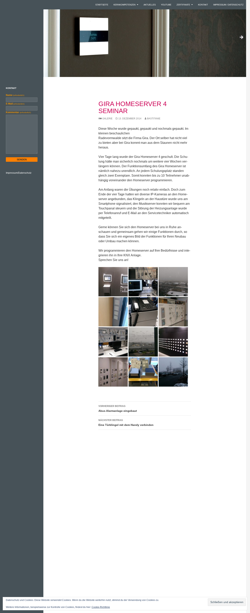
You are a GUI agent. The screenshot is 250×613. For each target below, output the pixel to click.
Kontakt (203, 5)
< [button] (5, 37)
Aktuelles (150, 5)
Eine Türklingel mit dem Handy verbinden (126, 422)
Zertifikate (183, 5)
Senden (22, 159)
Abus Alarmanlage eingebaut (117, 408)
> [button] (241, 37)
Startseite (101, 5)
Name (15, 95)
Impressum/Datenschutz (18, 173)
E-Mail (15, 103)
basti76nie (153, 118)
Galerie (107, 118)
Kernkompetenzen (124, 5)
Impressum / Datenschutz (228, 5)
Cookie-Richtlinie (101, 607)
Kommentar (18, 112)
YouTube (166, 5)
